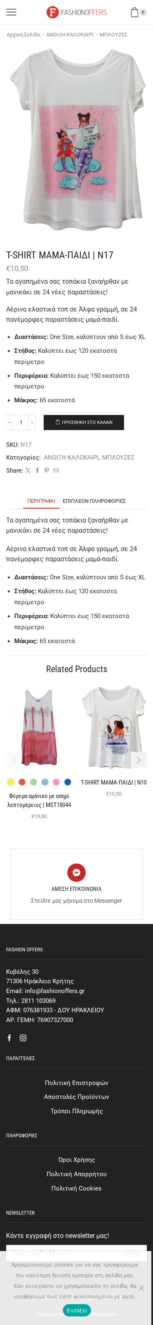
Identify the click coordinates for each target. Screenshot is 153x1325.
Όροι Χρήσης (76, 1160)
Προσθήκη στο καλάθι (87, 422)
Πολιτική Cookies (76, 1188)
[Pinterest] (46, 471)
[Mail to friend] (55, 471)
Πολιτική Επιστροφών (76, 1083)
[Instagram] (23, 1038)
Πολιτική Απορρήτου (76, 1174)
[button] (139, 760)
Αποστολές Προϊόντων (76, 1097)
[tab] (41, 501)
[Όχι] (141, 1288)
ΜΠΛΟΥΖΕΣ (113, 34)
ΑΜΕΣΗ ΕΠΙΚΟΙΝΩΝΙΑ (76, 889)
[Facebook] (37, 471)
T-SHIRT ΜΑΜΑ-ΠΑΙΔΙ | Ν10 (113, 782)
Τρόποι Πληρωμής (77, 1111)
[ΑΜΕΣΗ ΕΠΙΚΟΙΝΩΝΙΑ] (76, 872)
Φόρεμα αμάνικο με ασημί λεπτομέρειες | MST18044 (39, 800)
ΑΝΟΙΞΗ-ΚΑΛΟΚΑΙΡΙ (69, 34)
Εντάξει (77, 1310)
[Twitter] (28, 471)
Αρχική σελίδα (23, 34)
